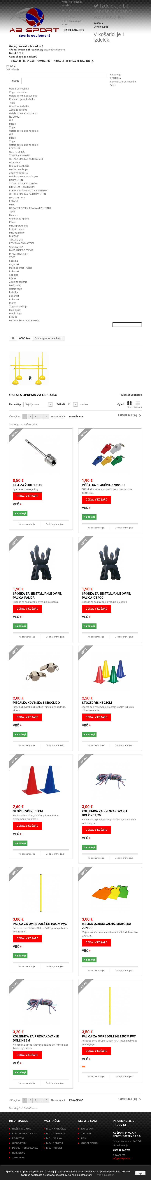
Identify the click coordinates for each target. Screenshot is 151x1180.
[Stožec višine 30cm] (41, 780)
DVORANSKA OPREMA (21, 250)
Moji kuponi (54, 1148)
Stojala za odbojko (19, 166)
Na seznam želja (27, 524)
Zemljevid (18, 1157)
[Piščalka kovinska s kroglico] (41, 672)
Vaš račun (11, 69)
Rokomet (14, 271)
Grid (129, 407)
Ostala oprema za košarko (23, 95)
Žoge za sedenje (18, 281)
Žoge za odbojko (18, 173)
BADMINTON (16, 180)
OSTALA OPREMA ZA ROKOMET (26, 159)
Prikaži (61, 404)
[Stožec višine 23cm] (110, 672)
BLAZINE (14, 236)
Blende (13, 215)
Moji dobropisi (56, 1133)
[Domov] (12, 338)
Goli (11, 120)
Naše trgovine (21, 1128)
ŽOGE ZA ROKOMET (19, 155)
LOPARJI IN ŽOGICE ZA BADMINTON (28, 190)
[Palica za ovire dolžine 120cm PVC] (110, 1005)
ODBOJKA (14, 162)
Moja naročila (56, 1128)
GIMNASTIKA (16, 246)
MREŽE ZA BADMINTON (22, 187)
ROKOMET (14, 148)
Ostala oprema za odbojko (23, 176)
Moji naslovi (54, 1138)
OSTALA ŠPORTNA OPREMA (24, 320)
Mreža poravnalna (18, 225)
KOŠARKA (115, 78)
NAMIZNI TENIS (17, 197)
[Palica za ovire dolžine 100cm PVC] (41, 893)
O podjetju (19, 1143)
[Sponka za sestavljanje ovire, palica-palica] (41, 562)
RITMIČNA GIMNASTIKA (21, 243)
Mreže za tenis (16, 232)
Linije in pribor (16, 229)
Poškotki (18, 1138)
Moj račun (52, 1120)
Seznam (138, 407)
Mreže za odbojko (19, 169)
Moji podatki (54, 1143)
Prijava (10, 66)
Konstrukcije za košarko (123, 81)
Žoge (12, 127)
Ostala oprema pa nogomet (23, 130)
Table (113, 85)
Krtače (12, 222)
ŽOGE (12, 257)
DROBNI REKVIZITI (18, 253)
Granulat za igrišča (19, 218)
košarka (13, 260)
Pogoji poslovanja (25, 1148)
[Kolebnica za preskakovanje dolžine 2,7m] (110, 780)
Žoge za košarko (18, 92)
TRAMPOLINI (16, 239)
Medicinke (14, 285)
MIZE (12, 204)
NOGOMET (14, 116)
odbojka (13, 274)
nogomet (14, 264)
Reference (18, 1152)
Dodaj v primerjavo (55, 524)
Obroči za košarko (19, 88)
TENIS (12, 211)
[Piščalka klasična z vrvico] (110, 454)
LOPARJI (13, 201)
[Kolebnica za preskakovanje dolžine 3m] (41, 1005)
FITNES (13, 317)
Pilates (12, 278)
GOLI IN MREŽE (17, 152)
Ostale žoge (15, 289)
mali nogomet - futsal (20, 267)
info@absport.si (121, 1158)
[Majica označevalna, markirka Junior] (110, 893)
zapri (140, 1173)
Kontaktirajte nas (24, 1133)
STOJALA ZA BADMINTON (23, 183)
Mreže (12, 123)
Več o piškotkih (105, 1174)
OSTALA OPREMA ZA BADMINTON (27, 194)
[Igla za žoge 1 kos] (41, 454)
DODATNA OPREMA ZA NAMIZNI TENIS (30, 208)
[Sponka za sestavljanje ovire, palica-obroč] (110, 562)
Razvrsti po (15, 404)
